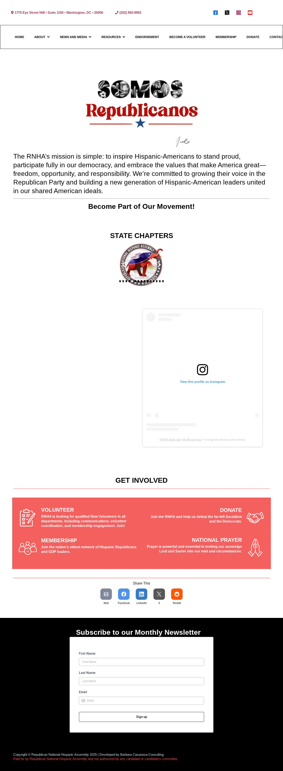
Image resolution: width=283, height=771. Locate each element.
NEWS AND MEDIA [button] (74, 37)
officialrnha (193, 439)
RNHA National (170, 439)
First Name (87, 653)
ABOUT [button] (40, 37)
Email (83, 692)
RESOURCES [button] (111, 37)
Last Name (87, 673)
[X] (227, 12)
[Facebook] (215, 12)
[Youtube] (250, 12)
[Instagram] (238, 12)
